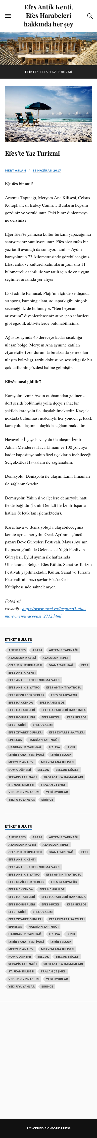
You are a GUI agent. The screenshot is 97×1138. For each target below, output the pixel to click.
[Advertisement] (48, 1059)
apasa (37, 650)
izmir (71, 747)
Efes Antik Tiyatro (24, 687)
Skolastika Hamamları (63, 777)
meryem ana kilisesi (57, 762)
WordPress (60, 1128)
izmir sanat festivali (26, 754)
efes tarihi (17, 724)
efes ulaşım (43, 724)
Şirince (47, 799)
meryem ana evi (21, 762)
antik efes (17, 650)
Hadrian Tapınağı (44, 739)
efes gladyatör (64, 695)
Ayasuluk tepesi (56, 657)
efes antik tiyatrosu (64, 687)
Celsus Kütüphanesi (25, 665)
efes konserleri (21, 717)
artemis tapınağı (64, 650)
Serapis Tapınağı (22, 777)
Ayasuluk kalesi (22, 657)
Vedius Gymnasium (24, 792)
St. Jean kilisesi (21, 784)
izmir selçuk (61, 754)
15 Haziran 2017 (47, 170)
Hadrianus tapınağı (25, 747)
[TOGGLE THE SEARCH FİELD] (89, 16)
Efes (84, 665)
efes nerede (77, 717)
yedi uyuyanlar (21, 799)
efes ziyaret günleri (25, 732)
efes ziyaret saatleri (67, 732)
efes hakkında (20, 702)
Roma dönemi (19, 769)
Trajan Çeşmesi (54, 784)
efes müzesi (51, 717)
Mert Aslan (15, 170)
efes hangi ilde (52, 702)
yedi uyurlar (57, 792)
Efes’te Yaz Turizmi (32, 153)
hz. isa (54, 747)
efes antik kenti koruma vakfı (34, 680)
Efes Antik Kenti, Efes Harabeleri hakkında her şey (48, 15)
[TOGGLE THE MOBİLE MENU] (8, 16)
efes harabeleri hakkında (64, 709)
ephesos (15, 739)
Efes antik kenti (22, 672)
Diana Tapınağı (62, 665)
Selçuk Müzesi (68, 769)
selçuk (43, 769)
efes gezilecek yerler (26, 695)
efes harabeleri (21, 709)
